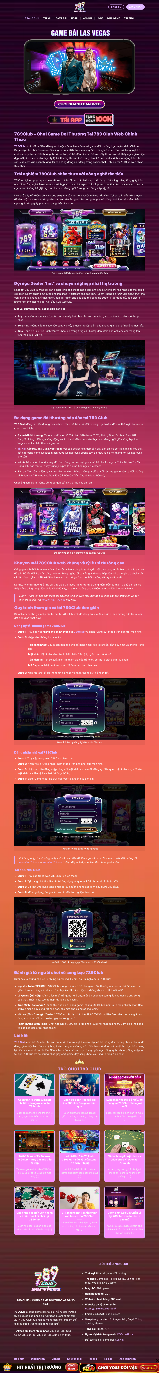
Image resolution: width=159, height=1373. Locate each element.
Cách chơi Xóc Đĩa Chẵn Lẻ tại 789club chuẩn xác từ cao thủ (124, 1216)
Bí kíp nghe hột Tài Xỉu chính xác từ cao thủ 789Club (79, 1214)
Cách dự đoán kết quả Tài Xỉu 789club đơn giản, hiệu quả (79, 1103)
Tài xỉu (47, 18)
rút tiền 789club (52, 862)
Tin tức (129, 18)
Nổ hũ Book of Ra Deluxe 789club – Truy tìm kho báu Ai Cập (34, 1159)
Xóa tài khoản (127, 1358)
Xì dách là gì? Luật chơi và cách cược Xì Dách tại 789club (124, 1159)
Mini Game (113, 18)
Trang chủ (32, 18)
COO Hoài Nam (126, 1334)
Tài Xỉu (22, 448)
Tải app (92, 1358)
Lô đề (100, 18)
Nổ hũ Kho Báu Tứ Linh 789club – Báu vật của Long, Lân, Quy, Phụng (79, 1159)
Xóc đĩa (88, 18)
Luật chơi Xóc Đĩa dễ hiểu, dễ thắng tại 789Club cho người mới (124, 1103)
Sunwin (119, 1339)
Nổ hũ (75, 18)
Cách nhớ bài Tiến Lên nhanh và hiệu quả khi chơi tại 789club (34, 1216)
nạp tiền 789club (29, 862)
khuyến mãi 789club (53, 599)
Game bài (61, 18)
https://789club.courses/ (100, 1308)
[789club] (79, 7)
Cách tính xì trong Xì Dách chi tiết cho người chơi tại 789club (34, 1103)
